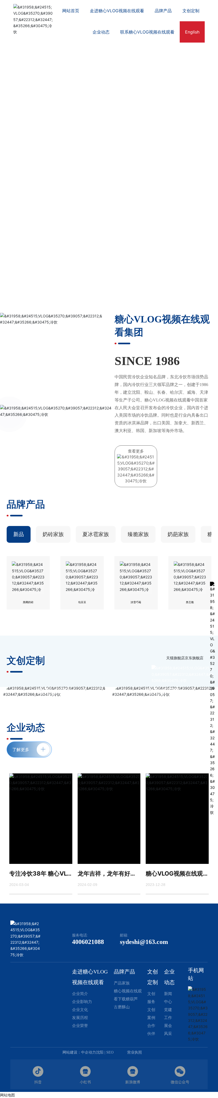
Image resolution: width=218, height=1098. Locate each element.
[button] (204, 146)
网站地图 (7, 1095)
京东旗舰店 (194, 658)
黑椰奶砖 (28, 602)
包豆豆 (82, 602)
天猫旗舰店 (175, 658)
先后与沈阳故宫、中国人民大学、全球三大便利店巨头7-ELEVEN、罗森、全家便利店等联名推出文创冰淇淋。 (54, 709)
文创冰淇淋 (54, 691)
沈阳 (99, 1052)
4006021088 (88, 941)
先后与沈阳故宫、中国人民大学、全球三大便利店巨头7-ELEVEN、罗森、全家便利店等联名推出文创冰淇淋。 (163, 709)
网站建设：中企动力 (79, 1052)
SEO (110, 1052)
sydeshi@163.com (144, 941)
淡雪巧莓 (136, 602)
